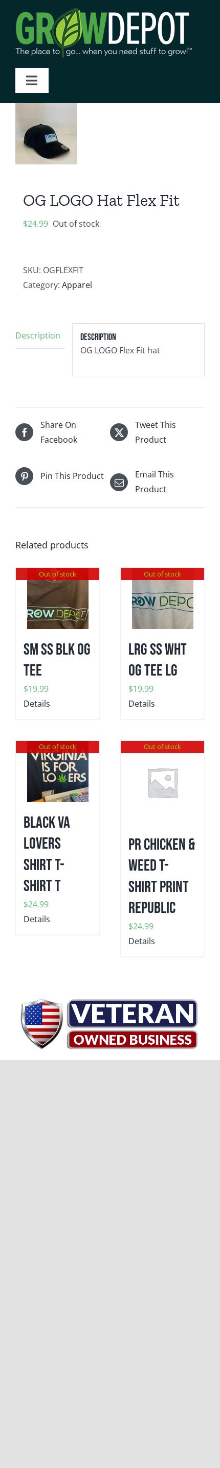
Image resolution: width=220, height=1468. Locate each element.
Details (37, 703)
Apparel (77, 285)
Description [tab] (37, 335)
